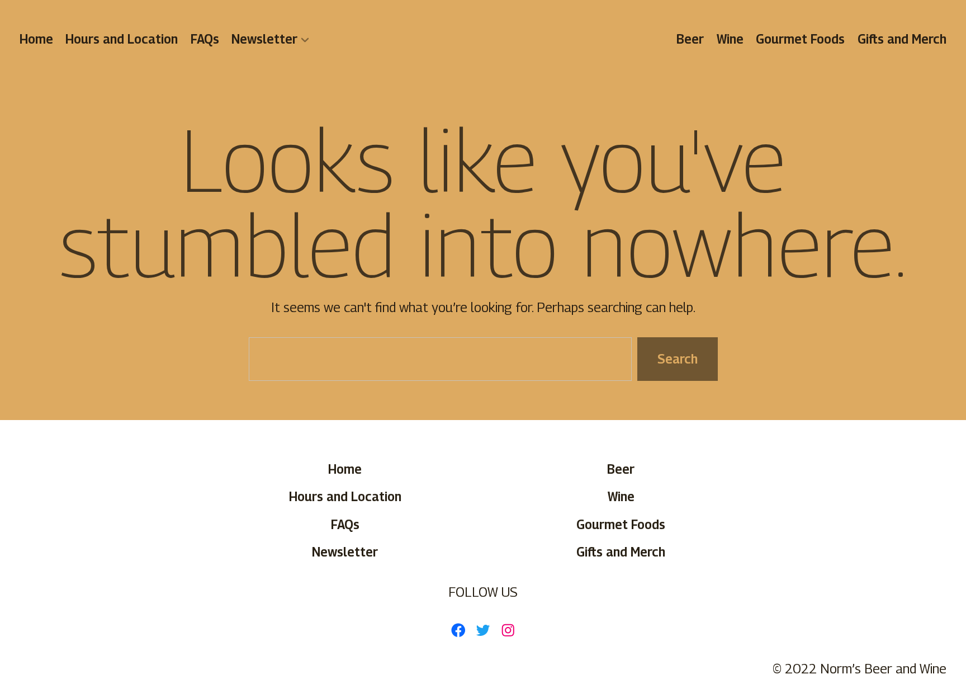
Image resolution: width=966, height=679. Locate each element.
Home (36, 38)
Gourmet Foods (800, 38)
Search (677, 358)
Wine (730, 38)
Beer (690, 38)
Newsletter (264, 38)
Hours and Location (122, 38)
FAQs (205, 38)
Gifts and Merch (902, 38)
